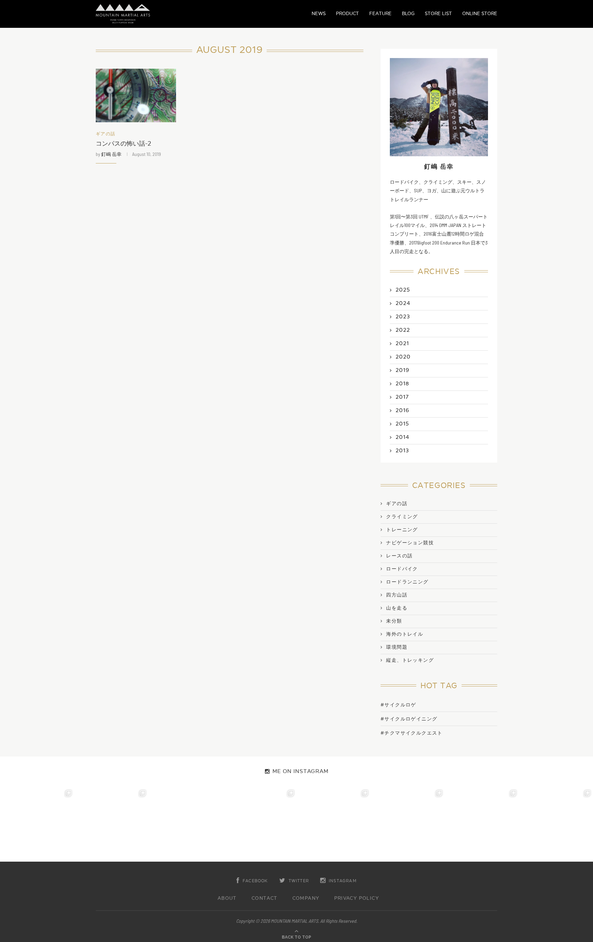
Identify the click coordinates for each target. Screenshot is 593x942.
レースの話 (399, 556)
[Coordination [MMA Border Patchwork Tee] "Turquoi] (111, 824)
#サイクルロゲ (398, 705)
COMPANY (305, 898)
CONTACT (265, 898)
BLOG (408, 13)
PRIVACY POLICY (356, 898)
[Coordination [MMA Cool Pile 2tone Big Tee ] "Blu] (37, 824)
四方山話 (396, 595)
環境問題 (396, 647)
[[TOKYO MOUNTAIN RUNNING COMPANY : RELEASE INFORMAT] (185, 824)
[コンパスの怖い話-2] (136, 95)
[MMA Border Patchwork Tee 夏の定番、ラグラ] (482, 824)
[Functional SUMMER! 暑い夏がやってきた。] (556, 824)
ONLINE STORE (479, 13)
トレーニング (402, 529)
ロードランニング (407, 582)
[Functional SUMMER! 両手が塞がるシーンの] (333, 824)
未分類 (394, 621)
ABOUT (227, 898)
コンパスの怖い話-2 (123, 143)
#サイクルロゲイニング (409, 719)
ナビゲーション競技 (410, 543)
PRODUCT (347, 13)
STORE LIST (438, 13)
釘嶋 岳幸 (111, 154)
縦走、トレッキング (410, 660)
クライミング (402, 516)
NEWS (319, 13)
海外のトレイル (404, 634)
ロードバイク (402, 569)
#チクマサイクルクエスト (412, 733)
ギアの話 (105, 134)
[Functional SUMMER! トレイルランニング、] (259, 824)
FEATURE (380, 13)
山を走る (396, 608)
